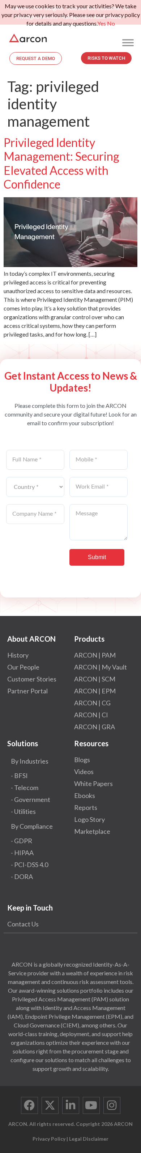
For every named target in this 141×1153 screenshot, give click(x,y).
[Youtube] (91, 1105)
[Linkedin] (70, 1105)
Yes (101, 23)
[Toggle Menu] (128, 42)
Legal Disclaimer (88, 1139)
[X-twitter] (50, 1105)
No (111, 23)
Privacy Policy (49, 1139)
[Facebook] (29, 1105)
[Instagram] (111, 1105)
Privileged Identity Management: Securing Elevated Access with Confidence (61, 163)
